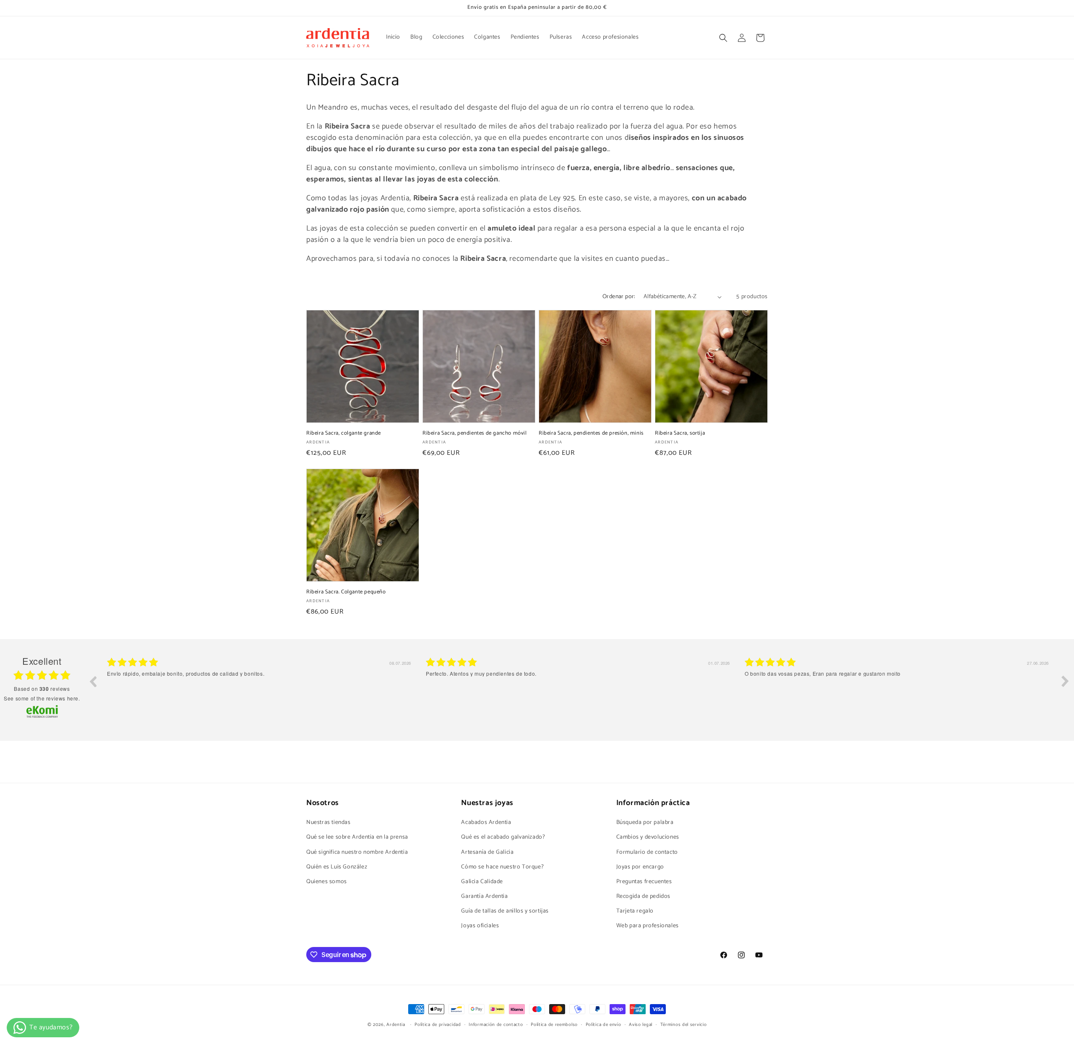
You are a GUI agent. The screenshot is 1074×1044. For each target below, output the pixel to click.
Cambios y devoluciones (647, 837)
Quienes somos (326, 882)
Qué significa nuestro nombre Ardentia (357, 852)
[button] (723, 38)
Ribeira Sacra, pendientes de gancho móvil (474, 433)
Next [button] (1065, 681)
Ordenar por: (618, 297)
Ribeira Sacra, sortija (680, 433)
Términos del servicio (683, 1024)
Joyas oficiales (480, 926)
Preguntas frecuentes (644, 882)
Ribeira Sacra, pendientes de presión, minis (591, 433)
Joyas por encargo (640, 867)
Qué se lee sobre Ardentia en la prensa (357, 837)
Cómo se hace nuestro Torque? (502, 867)
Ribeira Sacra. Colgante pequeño (346, 592)
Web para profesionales (647, 926)
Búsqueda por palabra (645, 822)
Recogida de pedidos (643, 896)
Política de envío (603, 1024)
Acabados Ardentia (486, 822)
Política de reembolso (554, 1024)
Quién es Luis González (336, 867)
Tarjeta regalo (635, 911)
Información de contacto (496, 1024)
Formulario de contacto (647, 852)
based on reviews (42, 689)
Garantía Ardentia (484, 896)
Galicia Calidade (482, 882)
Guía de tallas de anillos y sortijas (505, 911)
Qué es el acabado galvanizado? (503, 837)
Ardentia (395, 1024)
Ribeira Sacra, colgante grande (343, 433)
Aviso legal (640, 1024)
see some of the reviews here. (42, 698)
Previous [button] (92, 681)
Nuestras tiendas (328, 822)
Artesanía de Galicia (487, 852)
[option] (260, 687)
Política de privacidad (437, 1024)
